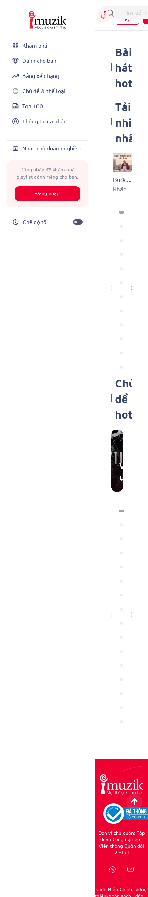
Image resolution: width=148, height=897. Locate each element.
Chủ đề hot (125, 398)
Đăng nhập (47, 193)
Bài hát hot (124, 66)
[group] (117, 461)
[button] (121, 212)
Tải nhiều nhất (130, 121)
